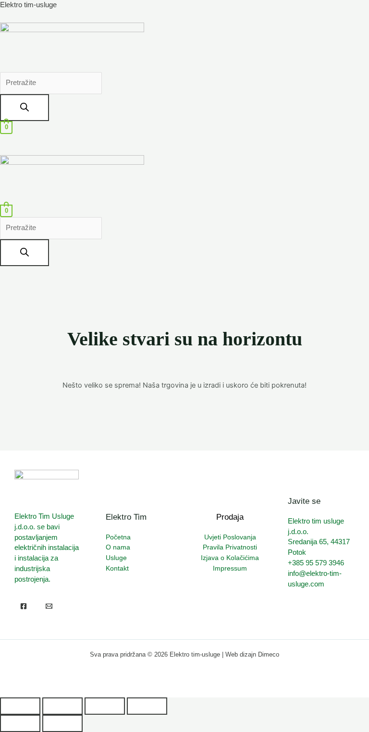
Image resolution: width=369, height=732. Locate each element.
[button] (184, 139)
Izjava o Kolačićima (230, 557)
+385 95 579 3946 (316, 563)
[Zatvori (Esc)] (147, 706)
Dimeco (268, 654)
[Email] (49, 606)
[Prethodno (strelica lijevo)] (20, 723)
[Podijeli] (105, 706)
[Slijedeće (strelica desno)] (62, 723)
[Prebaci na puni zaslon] (62, 706)
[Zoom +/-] (20, 706)
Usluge (116, 557)
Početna (118, 537)
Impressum (230, 568)
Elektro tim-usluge (28, 5)
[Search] (24, 107)
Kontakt (117, 568)
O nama (118, 547)
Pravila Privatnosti (230, 547)
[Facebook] (23, 606)
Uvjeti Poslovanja (230, 537)
